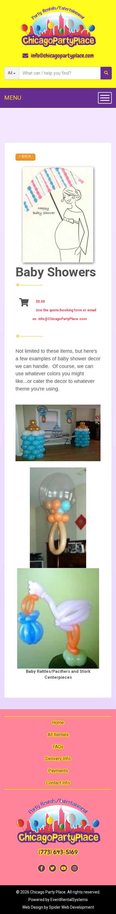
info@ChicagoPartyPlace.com (62, 319)
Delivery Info (58, 758)
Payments (58, 770)
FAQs (58, 746)
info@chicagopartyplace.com (62, 55)
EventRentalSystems (69, 899)
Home (58, 722)
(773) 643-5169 (58, 852)
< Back (25, 156)
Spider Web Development (71, 907)
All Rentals (58, 734)
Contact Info (58, 783)
